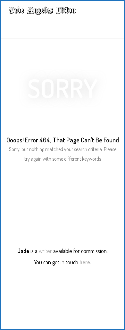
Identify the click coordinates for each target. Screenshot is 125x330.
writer (45, 250)
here (84, 262)
